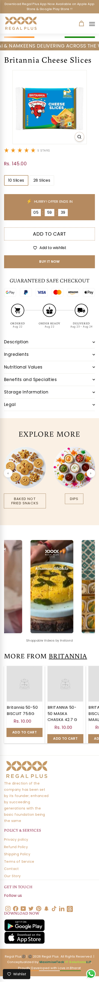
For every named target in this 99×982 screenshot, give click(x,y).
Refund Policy (16, 847)
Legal (10, 404)
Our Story (12, 876)
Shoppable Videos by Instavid (49, 640)
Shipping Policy (17, 854)
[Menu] (93, 24)
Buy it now (49, 261)
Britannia (68, 655)
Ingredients (16, 354)
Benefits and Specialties (30, 379)
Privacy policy (16, 839)
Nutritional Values (23, 367)
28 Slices (41, 180)
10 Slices (16, 180)
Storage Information (26, 392)
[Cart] (81, 24)
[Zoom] (79, 137)
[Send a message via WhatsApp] (91, 974)
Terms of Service (19, 861)
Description (16, 342)
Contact (11, 868)
